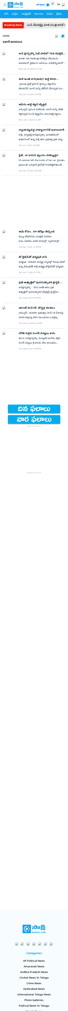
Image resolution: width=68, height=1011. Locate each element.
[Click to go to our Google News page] (51, 944)
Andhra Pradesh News (34, 972)
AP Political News (34, 961)
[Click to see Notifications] (63, 5)
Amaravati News (34, 967)
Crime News (34, 983)
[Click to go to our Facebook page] (17, 944)
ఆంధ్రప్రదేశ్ (26, 14)
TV (58, 5)
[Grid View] (56, 36)
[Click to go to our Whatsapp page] (22, 944)
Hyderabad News (34, 989)
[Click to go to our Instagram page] (34, 944)
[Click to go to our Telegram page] (45, 944)
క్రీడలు (59, 14)
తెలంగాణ (38, 14)
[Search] (48, 5)
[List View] (63, 36)
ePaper (41, 5)
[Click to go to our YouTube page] (40, 944)
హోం (6, 14)
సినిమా (50, 14)
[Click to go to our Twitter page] (28, 944)
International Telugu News (34, 995)
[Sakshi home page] (34, 929)
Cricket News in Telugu (34, 978)
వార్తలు (15, 14)
